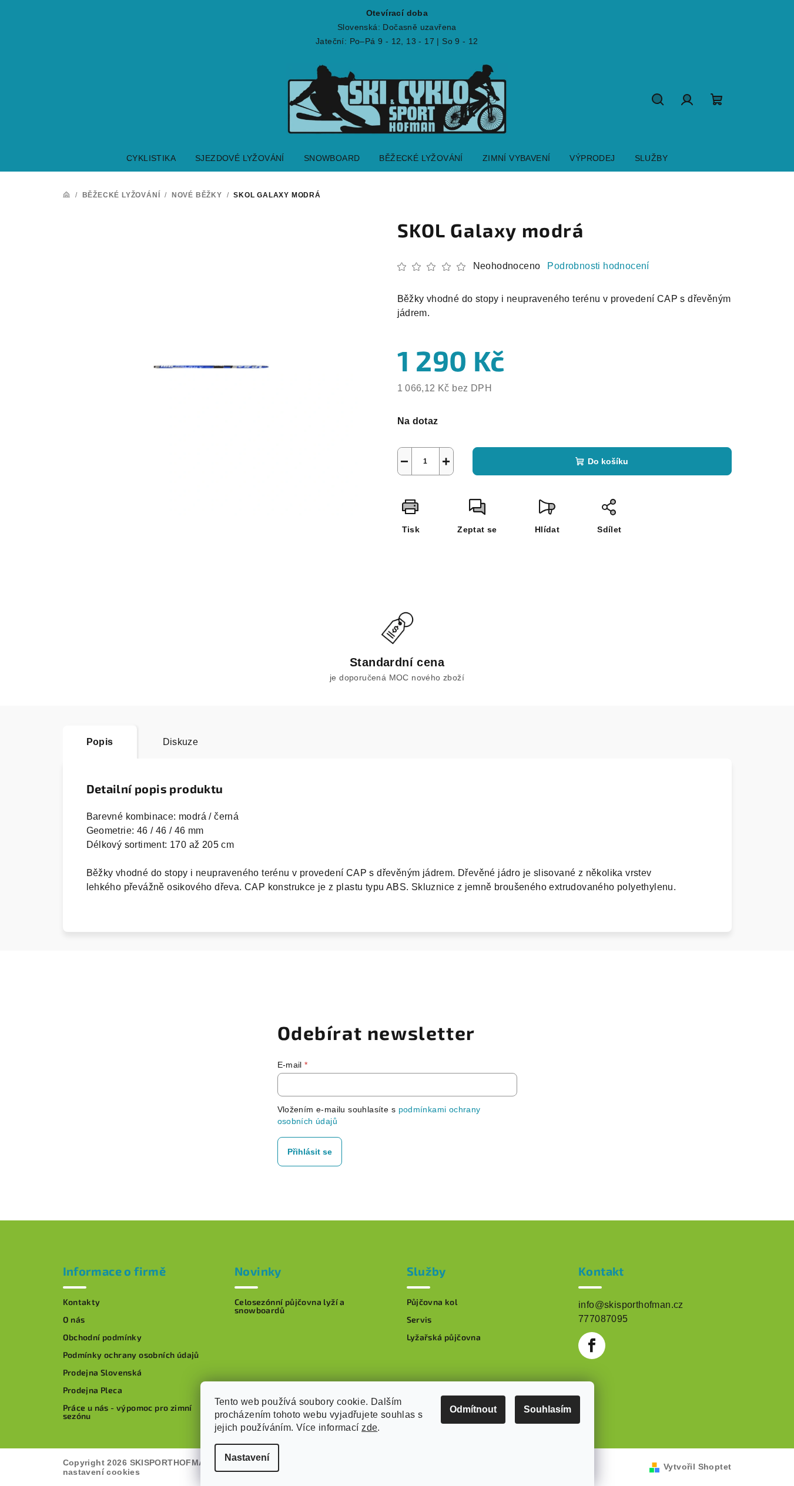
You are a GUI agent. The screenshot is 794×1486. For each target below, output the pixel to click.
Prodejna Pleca (93, 1390)
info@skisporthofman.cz (631, 1305)
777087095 (603, 1319)
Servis (419, 1320)
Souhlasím (547, 1409)
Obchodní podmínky (102, 1337)
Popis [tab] (99, 742)
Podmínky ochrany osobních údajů (131, 1355)
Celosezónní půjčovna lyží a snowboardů (289, 1306)
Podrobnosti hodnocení (598, 266)
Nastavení (247, 1457)
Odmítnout (473, 1409)
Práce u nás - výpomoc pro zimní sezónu (127, 1412)
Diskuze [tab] (181, 742)
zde (369, 1428)
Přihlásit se (309, 1151)
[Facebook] (591, 1345)
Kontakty (81, 1302)
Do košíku (608, 461)
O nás (74, 1320)
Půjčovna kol (432, 1302)
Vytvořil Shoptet (697, 1466)
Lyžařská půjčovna (444, 1337)
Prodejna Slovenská (102, 1372)
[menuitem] (151, 158)
